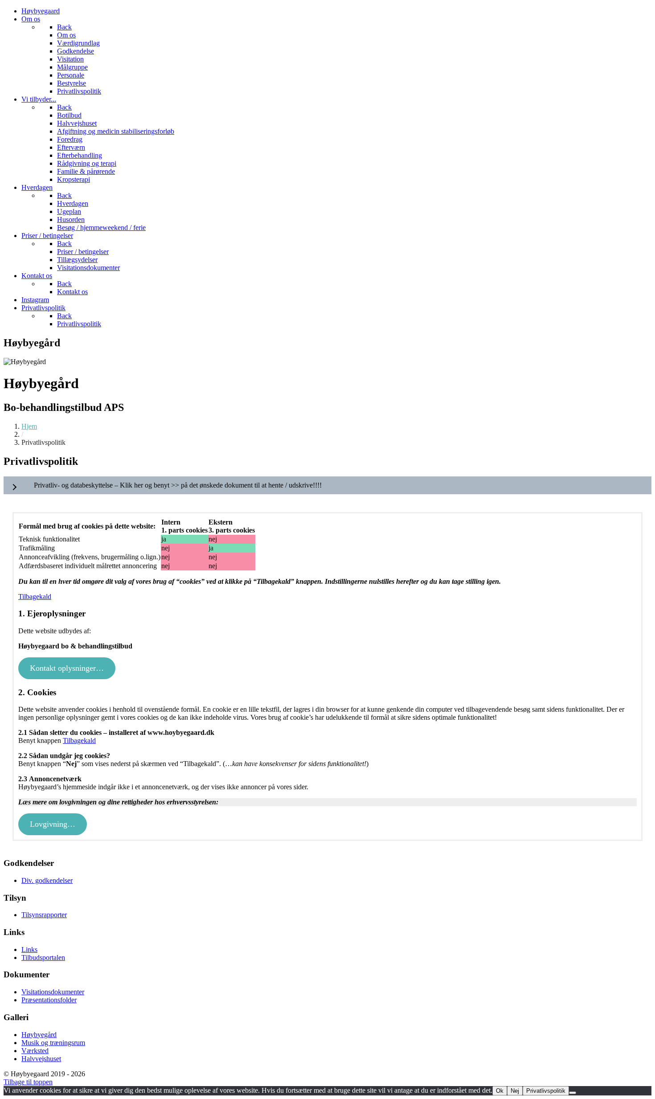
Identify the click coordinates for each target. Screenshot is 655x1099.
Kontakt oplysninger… (67, 668)
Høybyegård (39, 1034)
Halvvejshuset (41, 1058)
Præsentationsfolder (49, 1000)
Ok (500, 1090)
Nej (515, 1090)
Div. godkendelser (47, 880)
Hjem (29, 426)
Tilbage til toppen (28, 1082)
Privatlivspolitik (545, 1090)
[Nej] (572, 1092)
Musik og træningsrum (53, 1042)
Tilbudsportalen (43, 957)
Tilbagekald (34, 596)
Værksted (35, 1050)
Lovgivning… (52, 824)
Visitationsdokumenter (52, 992)
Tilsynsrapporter (44, 915)
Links (29, 949)
